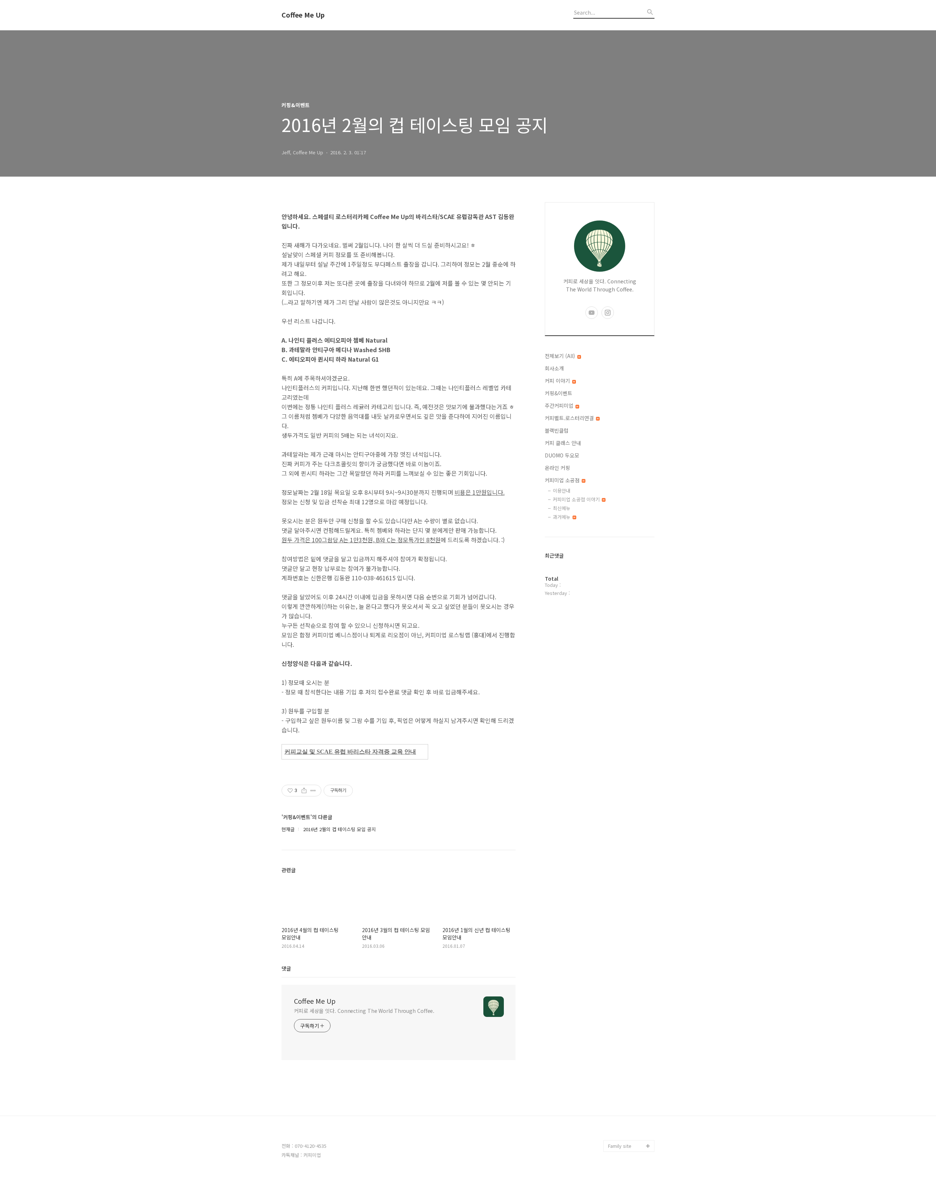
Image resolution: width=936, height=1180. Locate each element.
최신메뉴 (561, 508)
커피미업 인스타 (624, 1122)
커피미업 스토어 (624, 1110)
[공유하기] (304, 790)
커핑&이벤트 (558, 393)
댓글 (286, 968)
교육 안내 (403, 752)
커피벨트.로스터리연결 (570, 418)
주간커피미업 (560, 405)
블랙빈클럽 (557, 430)
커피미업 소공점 (563, 480)
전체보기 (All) (561, 355)
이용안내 (561, 490)
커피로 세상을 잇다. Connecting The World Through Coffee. (364, 1010)
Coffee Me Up (303, 15)
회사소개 (554, 368)
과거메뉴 (562, 516)
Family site (619, 1145)
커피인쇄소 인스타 (626, 1134)
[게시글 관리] (313, 790)
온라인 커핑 (557, 467)
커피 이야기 (558, 380)
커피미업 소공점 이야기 (577, 499)
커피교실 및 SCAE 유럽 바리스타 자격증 (337, 752)
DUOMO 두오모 (562, 455)
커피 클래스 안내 (563, 442)
